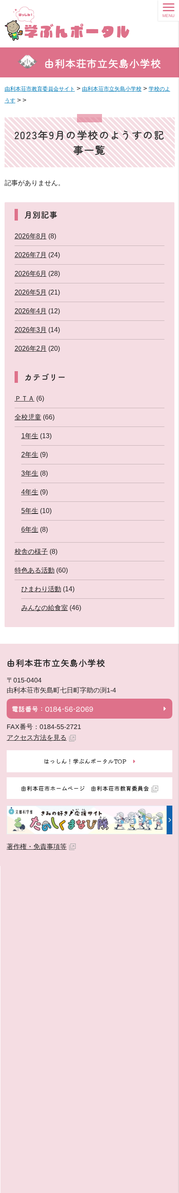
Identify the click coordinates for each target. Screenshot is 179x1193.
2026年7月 (31, 254)
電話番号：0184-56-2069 (52, 709)
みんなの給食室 (44, 607)
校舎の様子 (31, 551)
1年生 (29, 435)
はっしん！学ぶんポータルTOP (85, 761)
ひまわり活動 (41, 589)
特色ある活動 (35, 570)
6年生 (29, 529)
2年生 (29, 454)
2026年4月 (31, 311)
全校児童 (28, 417)
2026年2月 (31, 348)
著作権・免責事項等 (37, 846)
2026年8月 (31, 236)
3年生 (29, 473)
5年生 (29, 510)
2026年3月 (31, 329)
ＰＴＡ (25, 398)
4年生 (29, 492)
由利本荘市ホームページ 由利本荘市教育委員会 (85, 788)
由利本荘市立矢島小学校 (103, 63)
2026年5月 (31, 292)
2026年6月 (31, 273)
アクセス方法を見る (37, 737)
